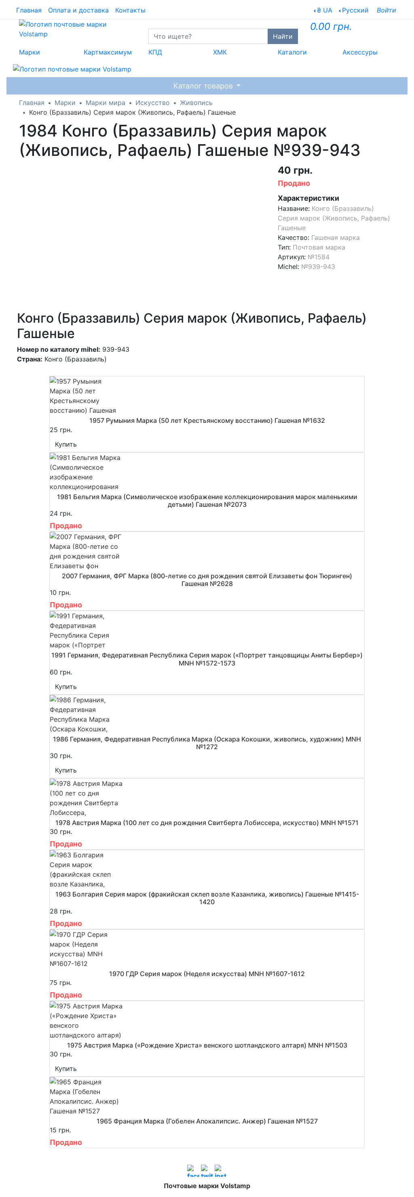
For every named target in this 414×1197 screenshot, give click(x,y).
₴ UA (324, 10)
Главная (29, 10)
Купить (66, 444)
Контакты (130, 10)
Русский (355, 10)
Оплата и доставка (78, 10)
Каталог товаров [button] (204, 86)
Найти (283, 36)
